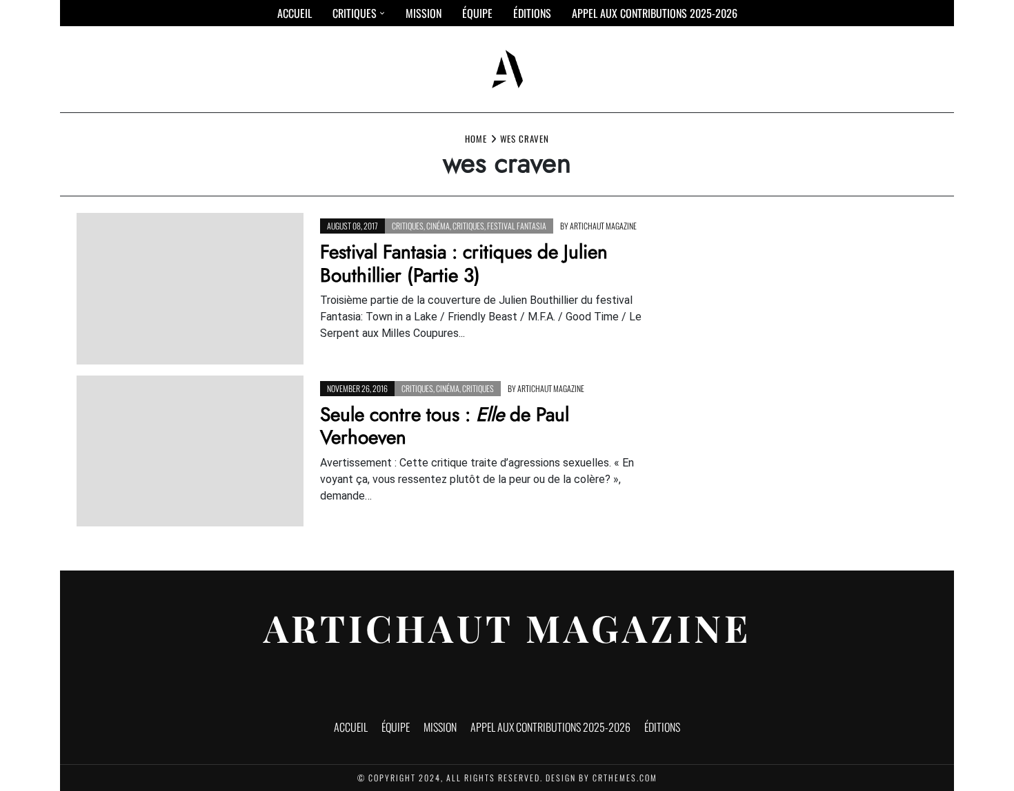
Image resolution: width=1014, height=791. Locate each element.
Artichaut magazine (603, 226)
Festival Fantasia (516, 226)
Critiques (354, 13)
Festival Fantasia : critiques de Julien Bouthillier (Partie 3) (464, 263)
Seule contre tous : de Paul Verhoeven (444, 426)
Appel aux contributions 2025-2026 (654, 13)
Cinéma (438, 226)
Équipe (477, 13)
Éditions (532, 13)
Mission (423, 13)
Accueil (294, 13)
